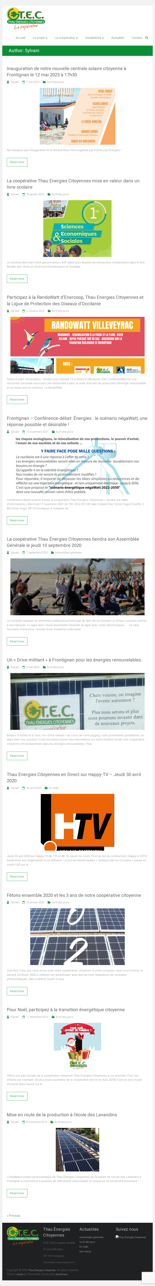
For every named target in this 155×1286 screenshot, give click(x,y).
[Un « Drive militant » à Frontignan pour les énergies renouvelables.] (77, 675)
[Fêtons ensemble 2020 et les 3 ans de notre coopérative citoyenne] (77, 910)
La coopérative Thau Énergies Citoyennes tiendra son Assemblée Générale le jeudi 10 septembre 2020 (73, 542)
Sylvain (15, 82)
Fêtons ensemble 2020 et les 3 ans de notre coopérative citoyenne (74, 895)
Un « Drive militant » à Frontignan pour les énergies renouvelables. (74, 660)
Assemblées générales (68, 552)
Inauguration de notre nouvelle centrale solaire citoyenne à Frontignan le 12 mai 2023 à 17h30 (66, 72)
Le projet (39, 38)
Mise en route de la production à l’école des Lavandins (62, 1114)
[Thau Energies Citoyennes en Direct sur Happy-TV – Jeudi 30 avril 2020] (77, 796)
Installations (93, 38)
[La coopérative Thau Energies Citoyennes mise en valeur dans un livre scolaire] (77, 202)
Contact (137, 38)
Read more (17, 162)
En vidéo (54, 787)
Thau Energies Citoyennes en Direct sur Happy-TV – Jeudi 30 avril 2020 (74, 778)
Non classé (85, 1251)
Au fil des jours (55, 82)
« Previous (13, 1215)
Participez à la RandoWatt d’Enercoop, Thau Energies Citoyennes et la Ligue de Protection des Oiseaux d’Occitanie (75, 300)
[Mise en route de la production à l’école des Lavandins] (77, 1130)
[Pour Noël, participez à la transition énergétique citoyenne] (77, 1025)
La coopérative (65, 38)
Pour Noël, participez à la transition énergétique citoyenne (66, 1009)
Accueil (20, 38)
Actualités (117, 38)
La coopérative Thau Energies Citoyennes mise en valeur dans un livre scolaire (73, 184)
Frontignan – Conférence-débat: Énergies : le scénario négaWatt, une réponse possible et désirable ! (77, 421)
